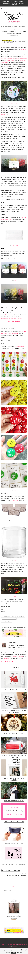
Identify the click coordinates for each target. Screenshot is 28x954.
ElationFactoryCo (9, 314)
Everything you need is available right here (11, 318)
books (25, 944)
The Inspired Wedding (17, 656)
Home (2, 26)
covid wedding (20, 616)
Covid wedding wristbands (9, 619)
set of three (15, 500)
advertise (20, 944)
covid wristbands (6, 621)
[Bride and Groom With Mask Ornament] (14, 790)
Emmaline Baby (6, 658)
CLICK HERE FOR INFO (14, 321)
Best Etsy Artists (14, 1)
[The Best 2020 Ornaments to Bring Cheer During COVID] (14, 722)
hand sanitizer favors (21, 58)
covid (14, 29)
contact (9, 946)
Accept (13, 952)
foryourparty (15, 245)
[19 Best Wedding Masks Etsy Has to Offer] (14, 832)
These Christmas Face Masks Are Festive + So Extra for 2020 (14, 756)
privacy (19, 946)
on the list (23, 49)
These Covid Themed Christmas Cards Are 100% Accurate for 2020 (14, 711)
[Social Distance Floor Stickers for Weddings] (14, 853)
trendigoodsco (14, 103)
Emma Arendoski (17, 33)
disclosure (14, 946)
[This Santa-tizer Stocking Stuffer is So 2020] (14, 679)
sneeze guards (10, 60)
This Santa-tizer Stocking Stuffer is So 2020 (14, 689)
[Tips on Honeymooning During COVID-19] (14, 811)
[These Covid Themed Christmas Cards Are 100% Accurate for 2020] (14, 700)
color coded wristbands (8, 616)
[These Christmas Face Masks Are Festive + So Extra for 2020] (14, 745)
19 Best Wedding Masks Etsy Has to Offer (14, 843)
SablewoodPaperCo (19, 346)
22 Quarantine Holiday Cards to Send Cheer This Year (14, 779)
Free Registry (21, 3)
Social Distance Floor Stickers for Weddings (14, 864)
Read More (19, 952)
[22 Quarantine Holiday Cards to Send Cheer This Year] (14, 767)
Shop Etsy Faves (14, 3)
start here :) (4, 944)
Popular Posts (21, 1)
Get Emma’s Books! (14, 4)
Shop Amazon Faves (6, 3)
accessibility (14, 944)
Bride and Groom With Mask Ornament (14, 801)
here (15, 174)
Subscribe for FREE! (6, 1)
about (9, 944)
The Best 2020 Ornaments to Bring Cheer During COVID (14, 734)
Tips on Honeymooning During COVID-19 (14, 822)
